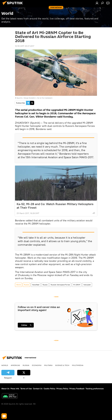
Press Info (15, 388)
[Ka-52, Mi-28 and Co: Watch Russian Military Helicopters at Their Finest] (56, 183)
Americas (15, 365)
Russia (26, 285)
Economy (36, 365)
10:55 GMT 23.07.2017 (24, 46)
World (18, 285)
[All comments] (4, 416)
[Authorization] (97, 3)
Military (48, 365)
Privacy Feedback (76, 388)
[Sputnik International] (13, 5)
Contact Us (37, 388)
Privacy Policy (62, 388)
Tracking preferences (95, 388)
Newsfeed (35, 285)
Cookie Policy (49, 388)
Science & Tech (62, 365)
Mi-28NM (76, 285)
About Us (5, 388)
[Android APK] (9, 396)
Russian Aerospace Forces (60, 285)
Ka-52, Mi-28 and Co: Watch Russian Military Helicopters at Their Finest (55, 205)
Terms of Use (26, 388)
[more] (94, 213)
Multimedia (77, 365)
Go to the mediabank (44, 98)
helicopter (87, 285)
